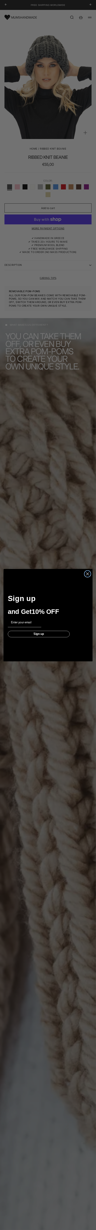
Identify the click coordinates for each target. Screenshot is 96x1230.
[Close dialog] (87, 574)
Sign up (38, 634)
